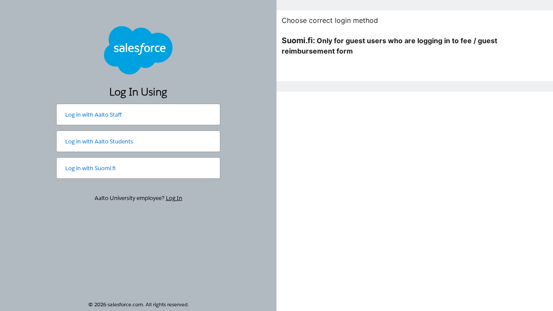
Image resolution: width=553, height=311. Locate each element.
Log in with (93, 114)
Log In (174, 198)
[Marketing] (414, 155)
